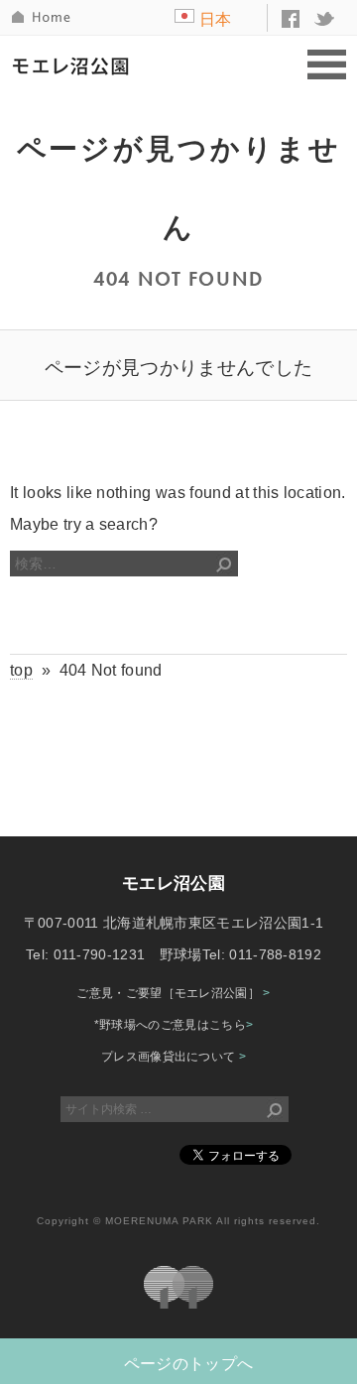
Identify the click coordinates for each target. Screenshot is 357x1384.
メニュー (326, 66)
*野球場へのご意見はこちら (174, 1025)
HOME (42, 17)
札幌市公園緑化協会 (178, 1287)
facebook (290, 19)
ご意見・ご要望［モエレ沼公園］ (173, 993)
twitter (325, 19)
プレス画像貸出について (173, 1057)
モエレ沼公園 (75, 65)
